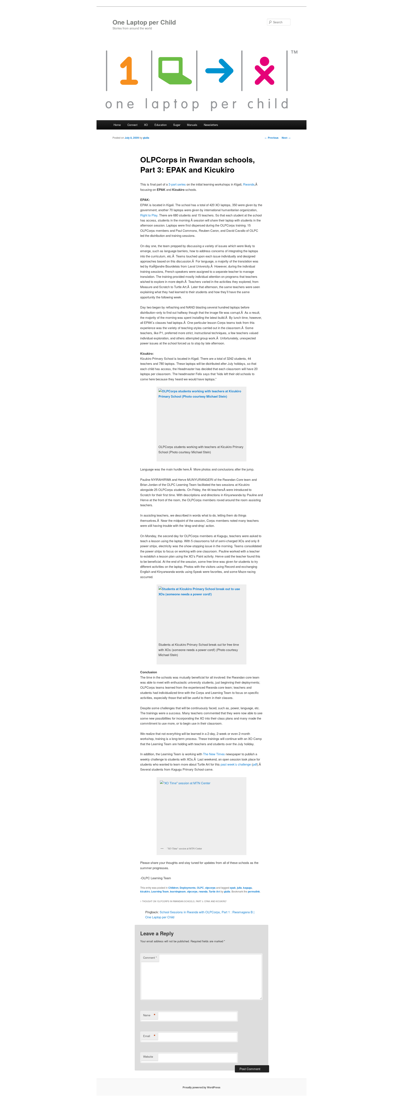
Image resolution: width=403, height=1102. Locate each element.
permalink (254, 891)
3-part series (177, 184)
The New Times (214, 754)
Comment (150, 958)
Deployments (188, 888)
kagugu (247, 888)
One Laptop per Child (144, 21)
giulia (146, 138)
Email (149, 1036)
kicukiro (145, 891)
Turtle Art (214, 891)
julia (239, 888)
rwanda (203, 891)
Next (286, 138)
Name (149, 1015)
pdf (255, 764)
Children (173, 888)
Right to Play (148, 215)
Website (148, 1056)
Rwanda (248, 184)
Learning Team (160, 891)
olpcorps (210, 888)
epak (233, 888)
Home (117, 125)
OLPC (200, 888)
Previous (272, 138)
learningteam (178, 891)
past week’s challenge (236, 764)
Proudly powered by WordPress (201, 1087)
